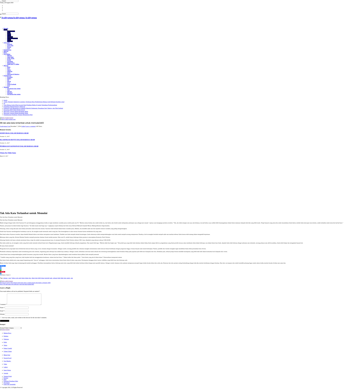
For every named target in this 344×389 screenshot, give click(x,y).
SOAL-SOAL (10, 58)
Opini (8, 73)
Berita (5, 52)
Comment (3, 304)
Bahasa (9, 40)
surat (8, 85)
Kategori (2, 328)
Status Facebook (11, 84)
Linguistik (10, 41)
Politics (9, 78)
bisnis (23, 278)
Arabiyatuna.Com (5, 126)
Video (5, 364)
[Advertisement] (21, 23)
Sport (8, 83)
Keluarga (9, 44)
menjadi (47, 278)
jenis (36, 278)
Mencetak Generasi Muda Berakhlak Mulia (16, 111)
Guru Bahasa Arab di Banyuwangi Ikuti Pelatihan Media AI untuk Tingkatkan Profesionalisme (30, 105)
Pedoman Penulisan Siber (11, 381)
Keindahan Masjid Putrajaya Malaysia (14, 106)
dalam (26, 278)
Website (2, 314)
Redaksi (6, 378)
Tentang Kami (8, 376)
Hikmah (9, 55)
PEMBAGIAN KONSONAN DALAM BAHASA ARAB (19, 146)
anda (19, 278)
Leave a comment (31, 126)
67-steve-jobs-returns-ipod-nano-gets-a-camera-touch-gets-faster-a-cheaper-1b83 (25, 282)
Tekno (5, 345)
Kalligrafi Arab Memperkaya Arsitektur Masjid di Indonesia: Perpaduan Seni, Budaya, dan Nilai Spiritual (33, 108)
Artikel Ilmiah (11, 31)
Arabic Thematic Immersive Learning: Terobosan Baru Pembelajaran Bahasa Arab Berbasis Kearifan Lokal (34, 102)
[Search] (0, 1)
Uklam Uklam (8, 351)
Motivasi (6, 51)
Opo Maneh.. (7, 361)
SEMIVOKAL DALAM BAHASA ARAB (14, 133)
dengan (5, 278)
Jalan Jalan (10, 57)
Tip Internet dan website (14, 88)
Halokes (6, 336)
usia (72, 278)
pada (51, 278)
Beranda (6, 28)
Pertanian (10, 77)
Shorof (9, 81)
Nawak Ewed (7, 358)
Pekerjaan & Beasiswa (13, 74)
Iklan (5, 379)
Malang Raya (10, 62)
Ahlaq (8, 32)
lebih (39, 278)
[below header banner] (6, 118)
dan (30, 278)
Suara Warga (7, 370)
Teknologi (6, 87)
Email (2, 311)
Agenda (6, 373)
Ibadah (9, 35)
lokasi (42, 278)
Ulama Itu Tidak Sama (8, 153)
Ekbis (5, 342)
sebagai (55, 278)
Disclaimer (7, 383)
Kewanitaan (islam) (12, 38)
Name (2, 307)
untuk (68, 278)
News (8, 68)
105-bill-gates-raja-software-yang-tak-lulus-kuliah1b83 (17, 284)
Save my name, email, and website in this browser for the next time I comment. (24, 317)
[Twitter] (172, 269)
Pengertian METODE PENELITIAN (14, 110)
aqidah (9, 34)
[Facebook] (172, 267)
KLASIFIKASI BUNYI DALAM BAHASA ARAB (17, 140)
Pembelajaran (7, 50)
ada (17, 278)
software (9, 91)
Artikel (5, 29)
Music (8, 67)
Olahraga (9, 71)
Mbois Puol (7, 355)
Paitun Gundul (8, 348)
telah (59, 278)
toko (65, 278)
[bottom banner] (5, 329)
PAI (8, 80)
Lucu (8, 48)
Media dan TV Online (13, 64)
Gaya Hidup (7, 54)
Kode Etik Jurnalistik (9, 384)
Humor (9, 47)
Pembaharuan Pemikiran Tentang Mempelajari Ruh (18, 114)
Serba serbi (7, 42)
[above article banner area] (7, 119)
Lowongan (10, 61)
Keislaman (10, 37)
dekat (33, 278)
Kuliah (9, 60)
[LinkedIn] (172, 273)
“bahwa (13, 278)
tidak (62, 278)
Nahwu (9, 70)
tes (4, 103)
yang (9, 278)
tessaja (5, 100)
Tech (8, 90)
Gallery (6, 367)
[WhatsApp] (172, 270)
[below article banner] (6, 281)
